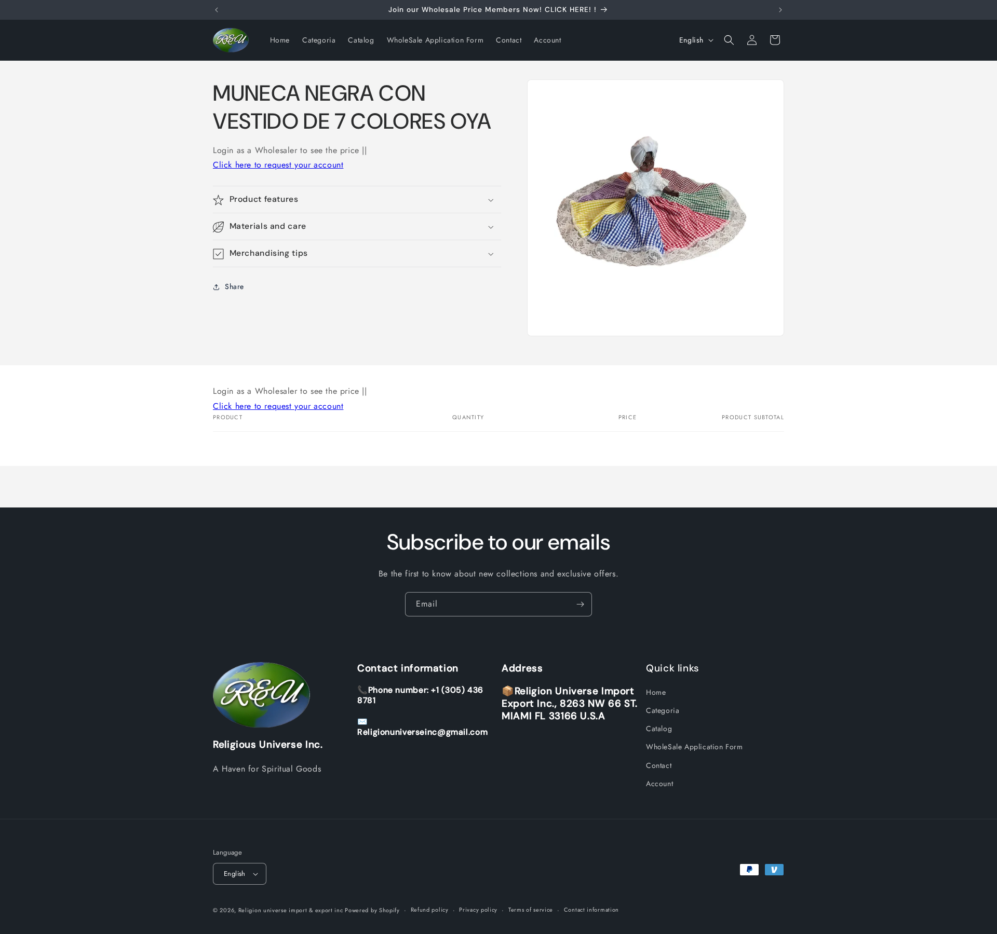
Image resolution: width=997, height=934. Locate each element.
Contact (658, 765)
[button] (729, 40)
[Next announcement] (780, 10)
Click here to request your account (278, 165)
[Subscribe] (580, 604)
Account (659, 783)
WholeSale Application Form (694, 747)
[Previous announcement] (216, 10)
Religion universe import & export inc (291, 910)
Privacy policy (478, 909)
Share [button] (234, 286)
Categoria (662, 710)
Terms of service (530, 909)
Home (656, 692)
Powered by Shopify (372, 910)
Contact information (591, 909)
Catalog (659, 728)
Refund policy (430, 909)
